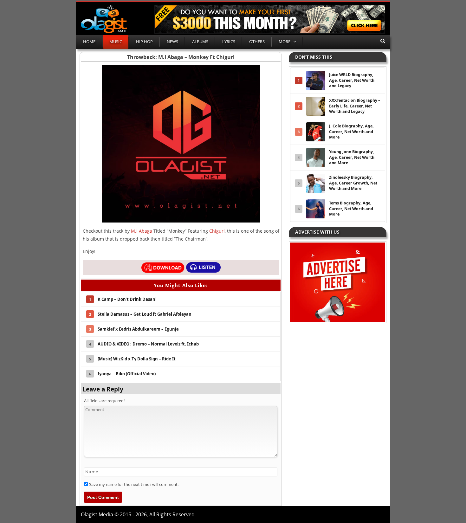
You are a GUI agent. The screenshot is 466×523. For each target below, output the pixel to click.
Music (115, 41)
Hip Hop (144, 41)
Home (89, 41)
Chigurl (217, 231)
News (172, 41)
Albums (200, 41)
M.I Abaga (141, 231)
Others (257, 41)
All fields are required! (104, 401)
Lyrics (228, 41)
